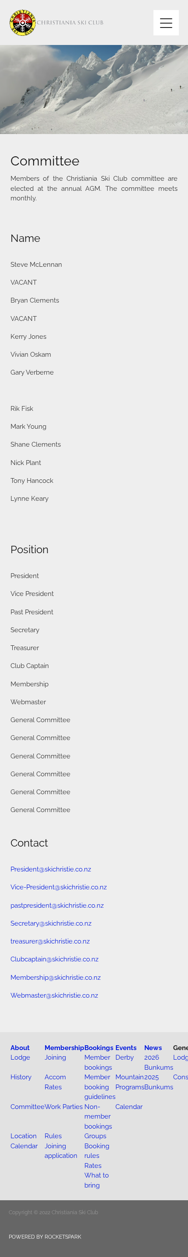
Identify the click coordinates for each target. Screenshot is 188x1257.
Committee (27, 1106)
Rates (92, 1165)
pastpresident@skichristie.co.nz (57, 904)
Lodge (20, 1056)
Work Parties (64, 1106)
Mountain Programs (129, 1081)
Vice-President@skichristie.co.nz (58, 886)
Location (23, 1135)
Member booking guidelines (99, 1086)
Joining (55, 1056)
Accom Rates (55, 1081)
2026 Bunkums (158, 1061)
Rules (53, 1135)
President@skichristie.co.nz (50, 868)
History (20, 1076)
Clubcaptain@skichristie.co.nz (54, 958)
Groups (95, 1135)
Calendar (129, 1106)
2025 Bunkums (158, 1081)
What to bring (96, 1179)
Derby (124, 1056)
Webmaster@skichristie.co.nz (54, 994)
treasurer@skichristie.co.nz (50, 940)
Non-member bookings (98, 1116)
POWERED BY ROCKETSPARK (45, 1236)
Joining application (61, 1150)
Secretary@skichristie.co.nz (50, 922)
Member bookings (98, 1061)
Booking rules (96, 1150)
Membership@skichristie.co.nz (55, 976)
